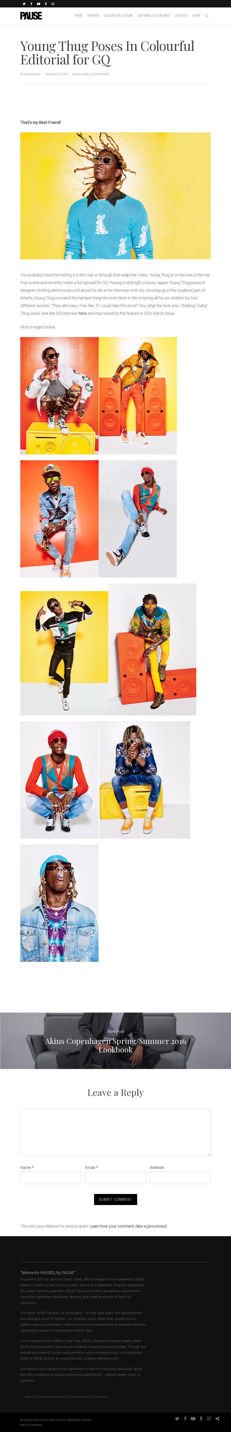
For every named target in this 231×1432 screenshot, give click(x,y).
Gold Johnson (32, 74)
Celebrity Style (80, 74)
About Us (29, 1397)
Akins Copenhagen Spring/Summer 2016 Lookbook (115, 1041)
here (83, 313)
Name (27, 1167)
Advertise (47, 1397)
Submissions (79, 1397)
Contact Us (99, 1397)
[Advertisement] (73, 103)
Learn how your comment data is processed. (128, 1226)
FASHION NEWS (100, 74)
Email (91, 1167)
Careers (61, 1397)
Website (157, 1167)
